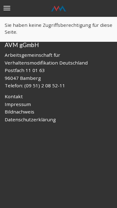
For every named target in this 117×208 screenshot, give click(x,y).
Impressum (18, 104)
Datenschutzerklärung (30, 119)
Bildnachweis (19, 112)
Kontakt (14, 96)
